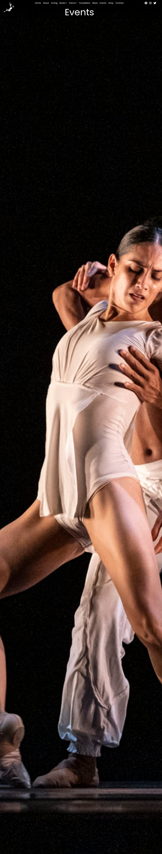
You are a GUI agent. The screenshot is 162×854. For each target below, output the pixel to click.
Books (62, 3)
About (46, 3)
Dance (72, 3)
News (95, 3)
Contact (119, 3)
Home (38, 3)
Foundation (84, 3)
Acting (54, 3)
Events (103, 3)
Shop (110, 3)
